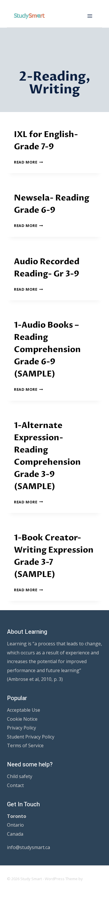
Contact (15, 785)
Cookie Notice (22, 719)
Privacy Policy (21, 728)
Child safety (19, 776)
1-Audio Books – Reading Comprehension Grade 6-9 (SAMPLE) (47, 349)
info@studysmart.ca (28, 847)
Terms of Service (25, 745)
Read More (28, 162)
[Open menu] (89, 15)
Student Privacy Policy (30, 737)
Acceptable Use (23, 710)
